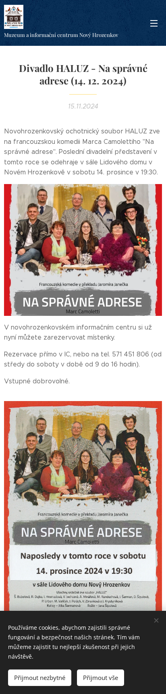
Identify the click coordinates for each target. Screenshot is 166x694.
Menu (154, 23)
